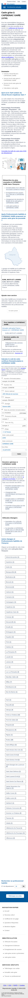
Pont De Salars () (12, 720)
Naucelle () (10, 705)
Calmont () (10, 592)
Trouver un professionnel (12, 976)
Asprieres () (10, 562)
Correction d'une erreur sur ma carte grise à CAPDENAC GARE (15, 507)
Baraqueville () (11, 572)
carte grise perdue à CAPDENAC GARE (12, 206)
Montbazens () (11, 687)
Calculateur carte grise (11, 88)
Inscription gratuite (13, 310)
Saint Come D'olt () (12, 755)
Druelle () (9, 627)
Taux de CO (7, 422)
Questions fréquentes (11, 922)
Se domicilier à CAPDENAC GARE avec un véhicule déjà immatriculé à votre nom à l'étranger (14, 530)
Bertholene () (10, 577)
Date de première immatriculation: (13, 410)
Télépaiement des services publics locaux (14, 343)
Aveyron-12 (6, 330)
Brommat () (10, 587)
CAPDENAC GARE (17, 330)
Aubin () (9, 567)
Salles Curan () (11, 793)
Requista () (10, 725)
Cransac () (10, 617)
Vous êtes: (4, 447)
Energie (5, 403)
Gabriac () (9, 647)
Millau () (9, 682)
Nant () (8, 700)
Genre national (7, 391)
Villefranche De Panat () (14, 828)
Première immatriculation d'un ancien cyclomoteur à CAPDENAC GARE (14, 487)
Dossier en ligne (11, 1)
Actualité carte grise (10, 972)
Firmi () (8, 642)
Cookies (22, 985)
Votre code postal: (7, 435)
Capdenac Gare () (12, 612)
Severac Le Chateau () (13, 813)
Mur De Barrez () (11, 692)
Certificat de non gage (11, 919)
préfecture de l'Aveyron (16, 28)
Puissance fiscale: (9, 416)
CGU (4, 985)
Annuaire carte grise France (11, 328)
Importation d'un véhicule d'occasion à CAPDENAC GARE (13, 523)
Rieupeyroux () (11, 730)
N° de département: (7, 886)
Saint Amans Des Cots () (14, 750)
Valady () (9, 823)
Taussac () (10, 818)
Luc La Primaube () (12, 672)
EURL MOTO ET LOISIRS (13, 333)
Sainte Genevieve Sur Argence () (13, 787)
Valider (19, 454)
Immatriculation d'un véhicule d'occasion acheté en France (15, 188)
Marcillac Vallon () (12, 677)
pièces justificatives (7, 57)
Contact (24, 1)
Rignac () (9, 735)
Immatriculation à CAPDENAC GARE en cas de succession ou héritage (15, 500)
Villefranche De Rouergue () (15, 833)
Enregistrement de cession (13, 949)
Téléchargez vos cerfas (15, 896)
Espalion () (10, 637)
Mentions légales (9, 926)
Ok (23, 886)
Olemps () (9, 710)
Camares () (10, 597)
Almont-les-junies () (12, 557)
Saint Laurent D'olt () (13, 776)
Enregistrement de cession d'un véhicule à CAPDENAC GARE (15, 194)
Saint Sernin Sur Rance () (14, 781)
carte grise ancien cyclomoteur (14, 953)
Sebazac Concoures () (13, 808)
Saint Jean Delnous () (13, 771)
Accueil (6, 911)
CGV (9, 985)
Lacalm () (9, 657)
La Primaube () (11, 652)
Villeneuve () (10, 838)
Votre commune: (7, 441)
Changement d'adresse (12, 945)
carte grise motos (10, 957)
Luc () (8, 667)
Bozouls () (9, 582)
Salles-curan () (11, 798)
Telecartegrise (11, 4)
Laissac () (9, 662)
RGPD (15, 985)
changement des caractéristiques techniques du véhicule (15, 493)
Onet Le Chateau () (13, 715)
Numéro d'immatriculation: (11, 378)
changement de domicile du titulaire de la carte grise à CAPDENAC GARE (15, 201)
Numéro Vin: (6, 385)
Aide (18, 1)
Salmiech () (10, 803)
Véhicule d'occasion (10, 941)
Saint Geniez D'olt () (13, 759)
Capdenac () (10, 607)
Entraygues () (11, 632)
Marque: (5, 397)
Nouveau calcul (9, 915)
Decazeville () (11, 622)
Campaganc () (11, 602)
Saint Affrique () (11, 745)
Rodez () (9, 740)
